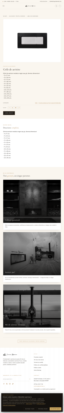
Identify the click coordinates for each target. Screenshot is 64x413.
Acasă (5, 16)
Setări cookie (29, 403)
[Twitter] (7, 384)
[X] (12, 107)
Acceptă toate (55, 408)
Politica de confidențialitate (41, 365)
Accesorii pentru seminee (17, 16)
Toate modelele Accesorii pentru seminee (32, 341)
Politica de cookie (41, 403)
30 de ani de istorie (39, 359)
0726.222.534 (43, 1)
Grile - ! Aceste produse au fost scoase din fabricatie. (48, 103)
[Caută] (59, 5)
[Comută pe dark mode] (56, 5)
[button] (32, 40)
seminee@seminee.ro (56, 1)
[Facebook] (9, 107)
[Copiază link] (19, 107)
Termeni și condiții (38, 362)
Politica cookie (37, 367)
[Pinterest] (15, 107)
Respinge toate (29, 408)
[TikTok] (13, 384)
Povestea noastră (38, 357)
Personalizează (43, 408)
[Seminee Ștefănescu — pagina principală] (30, 6)
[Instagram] (10, 384)
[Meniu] (4, 6)
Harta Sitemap (37, 370)
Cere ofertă (9, 113)
